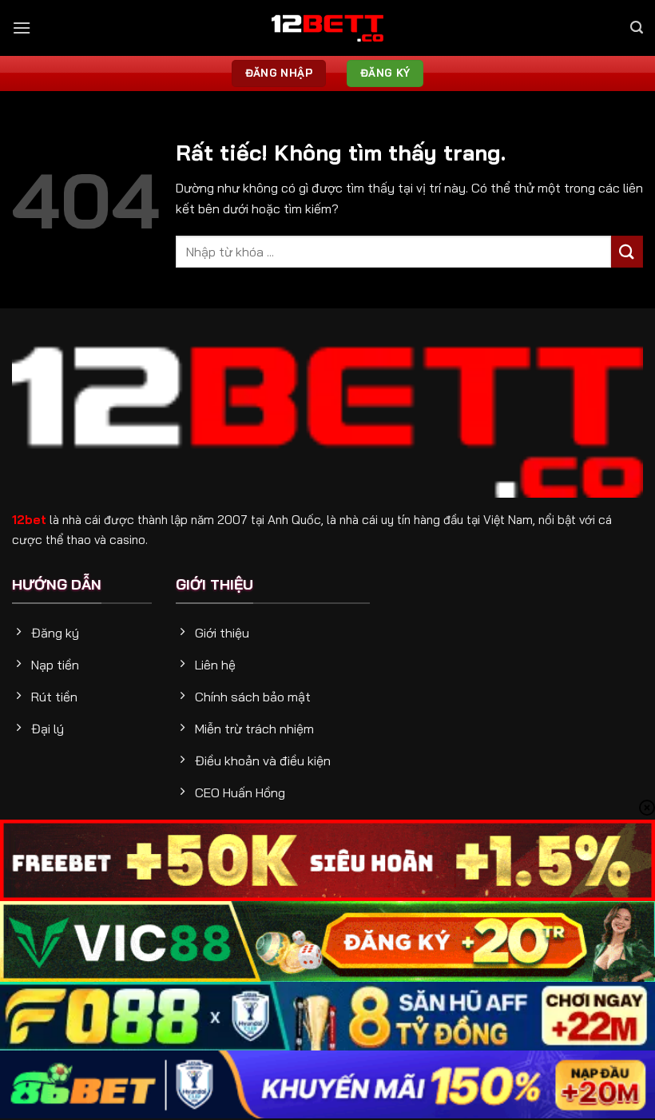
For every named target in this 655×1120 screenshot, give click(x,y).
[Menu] (21, 27)
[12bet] (327, 28)
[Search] (636, 27)
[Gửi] (627, 251)
